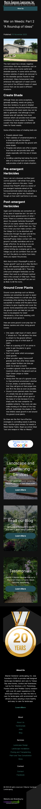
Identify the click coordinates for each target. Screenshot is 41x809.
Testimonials (20, 726)
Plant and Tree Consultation (21, 755)
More (21, 759)
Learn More (20, 707)
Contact (20, 771)
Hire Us (21, 8)
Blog (20, 733)
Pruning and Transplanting (21, 752)
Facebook (20, 775)
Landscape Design (20, 745)
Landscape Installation (20, 749)
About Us (20, 722)
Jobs (20, 729)
